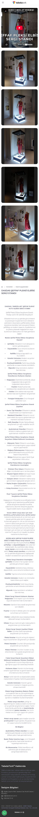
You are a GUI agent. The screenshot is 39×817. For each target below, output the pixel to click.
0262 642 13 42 (8, 798)
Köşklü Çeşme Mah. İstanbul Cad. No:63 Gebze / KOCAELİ (17, 792)
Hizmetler (9, 287)
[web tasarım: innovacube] (19, 812)
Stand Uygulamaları (22, 287)
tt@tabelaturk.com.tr (10, 796)
